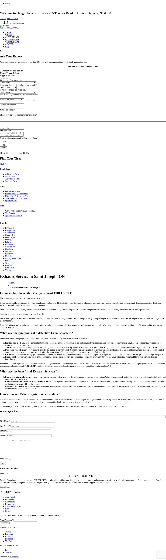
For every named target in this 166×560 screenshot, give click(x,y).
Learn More (5, 487)
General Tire (10, 247)
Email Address (6, 520)
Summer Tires (11, 181)
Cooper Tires (10, 235)
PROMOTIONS (12, 39)
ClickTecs (14, 557)
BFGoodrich (10, 228)
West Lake (9, 268)
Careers (8, 511)
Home (12, 283)
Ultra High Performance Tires (17, 196)
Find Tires (4, 164)
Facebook (9, 539)
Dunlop (8, 240)
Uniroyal (8, 265)
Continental (10, 233)
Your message (6, 459)
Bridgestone (10, 230)
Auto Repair (10, 497)
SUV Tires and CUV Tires (16, 198)
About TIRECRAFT (13, 506)
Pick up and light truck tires (16, 194)
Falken (8, 242)
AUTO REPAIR (12, 37)
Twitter (8, 532)
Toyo (7, 263)
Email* (3, 431)
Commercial (10, 502)
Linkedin (9, 536)
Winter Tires (10, 176)
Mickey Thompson (13, 258)
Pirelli (7, 261)
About (7, 3)
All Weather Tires (12, 179)
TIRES (8, 32)
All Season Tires (12, 174)
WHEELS (9, 35)
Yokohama (9, 270)
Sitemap (8, 552)
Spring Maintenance (13, 215)
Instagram (9, 534)
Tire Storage (10, 213)
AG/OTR (9, 44)
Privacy (8, 550)
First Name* (5, 421)
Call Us (3, 19)
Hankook (9, 254)
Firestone (9, 244)
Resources (9, 504)
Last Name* (5, 426)
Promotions (10, 499)
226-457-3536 (12, 19)
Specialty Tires (11, 201)
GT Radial (9, 251)
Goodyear (9, 249)
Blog (7, 46)
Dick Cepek (10, 237)
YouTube (9, 541)
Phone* (3, 435)
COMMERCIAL (12, 42)
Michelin (8, 256)
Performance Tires (12, 191)
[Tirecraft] (4, 26)
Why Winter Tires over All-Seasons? (20, 211)
